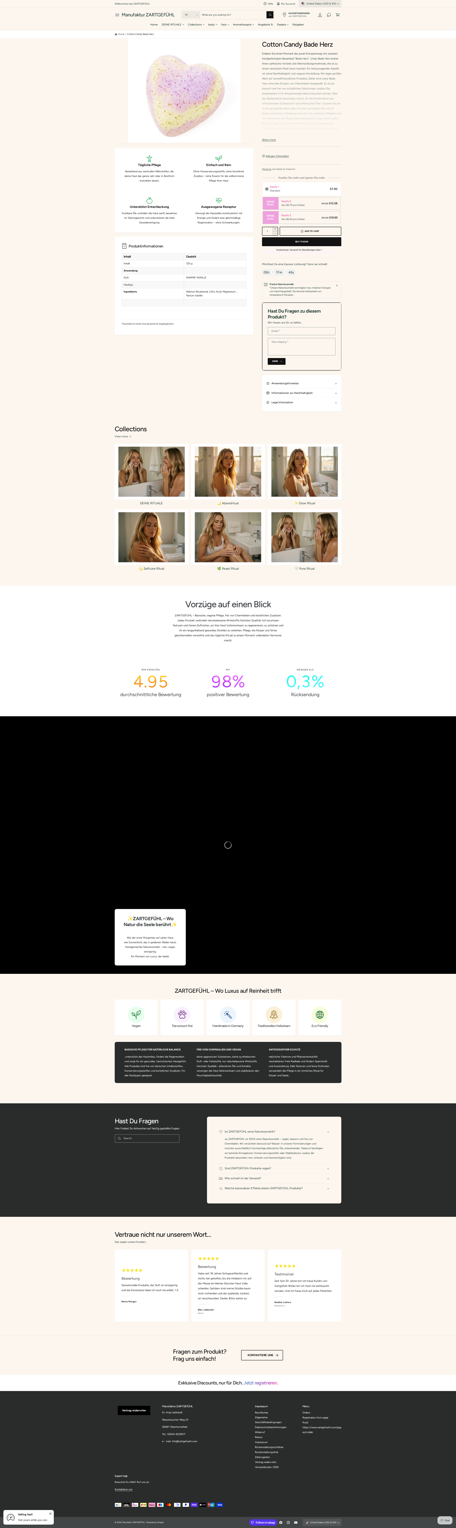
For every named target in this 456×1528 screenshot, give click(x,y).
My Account (288, 3)
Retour (259, 1437)
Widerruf (260, 1432)
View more (121, 436)
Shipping (266, 169)
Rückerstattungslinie (266, 1452)
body (211, 24)
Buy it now (301, 241)
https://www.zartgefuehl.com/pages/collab (321, 1430)
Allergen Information (277, 156)
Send (275, 361)
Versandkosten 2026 (266, 1467)
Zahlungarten (262, 1457)
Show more (269, 139)
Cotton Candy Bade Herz (140, 34)
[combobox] (237, 15)
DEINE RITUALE (171, 24)
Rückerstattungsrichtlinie (269, 1447)
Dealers (281, 24)
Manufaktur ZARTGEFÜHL (133, 1522)
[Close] (337, 285)
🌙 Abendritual (228, 503)
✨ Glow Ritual (304, 503)
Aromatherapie (242, 24)
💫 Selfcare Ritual (151, 569)
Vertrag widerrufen (134, 1410)
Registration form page (315, 1417)
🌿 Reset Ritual (228, 569)
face (223, 24)
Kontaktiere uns (260, 1355)
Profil (305, 1422)
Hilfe (270, 3)
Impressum (261, 1442)
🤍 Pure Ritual (304, 569)
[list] (228, 683)
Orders (306, 1412)
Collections (195, 24)
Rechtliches (261, 1412)
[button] (117, 15)
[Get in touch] (329, 15)
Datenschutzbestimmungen (270, 1427)
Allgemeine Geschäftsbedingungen (268, 1420)
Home (121, 34)
